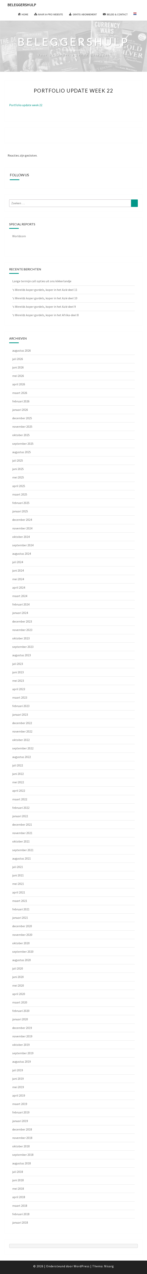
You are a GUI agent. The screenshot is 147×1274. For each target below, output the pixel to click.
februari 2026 (20, 401)
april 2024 (18, 587)
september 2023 (22, 647)
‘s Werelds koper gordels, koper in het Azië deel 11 (44, 290)
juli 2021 (17, 867)
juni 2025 (18, 469)
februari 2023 (20, 706)
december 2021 (22, 824)
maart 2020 (19, 1002)
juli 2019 (17, 1070)
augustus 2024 (21, 553)
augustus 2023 (21, 655)
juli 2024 (17, 562)
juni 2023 (18, 672)
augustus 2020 (21, 960)
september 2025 (22, 443)
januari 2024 (20, 613)
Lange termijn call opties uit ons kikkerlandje (41, 281)
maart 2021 (19, 901)
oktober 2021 (21, 841)
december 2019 (22, 1028)
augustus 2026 (21, 350)
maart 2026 (19, 393)
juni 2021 (18, 875)
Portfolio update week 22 (25, 105)
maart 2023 (19, 697)
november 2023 (22, 630)
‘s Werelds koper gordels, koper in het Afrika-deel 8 (45, 315)
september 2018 (22, 1155)
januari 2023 (20, 714)
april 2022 (18, 790)
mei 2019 (18, 1087)
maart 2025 (19, 494)
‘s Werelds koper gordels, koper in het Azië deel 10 (44, 298)
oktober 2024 (21, 537)
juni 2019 (18, 1078)
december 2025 (22, 418)
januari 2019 (20, 1121)
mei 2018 (18, 1188)
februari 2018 (20, 1214)
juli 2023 (17, 664)
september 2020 (22, 951)
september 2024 (22, 545)
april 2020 (18, 994)
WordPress (82, 1266)
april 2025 (18, 486)
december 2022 (22, 723)
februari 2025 (20, 503)
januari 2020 (20, 1019)
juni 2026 (18, 367)
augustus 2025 (21, 452)
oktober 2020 (21, 943)
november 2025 (22, 426)
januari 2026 (20, 410)
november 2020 (22, 935)
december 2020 (22, 926)
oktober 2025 (21, 435)
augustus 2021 (21, 858)
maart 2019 (19, 1104)
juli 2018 (17, 1172)
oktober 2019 (21, 1045)
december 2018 (22, 1129)
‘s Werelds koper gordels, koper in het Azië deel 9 (44, 306)
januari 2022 (20, 816)
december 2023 (22, 621)
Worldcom (19, 236)
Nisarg (109, 1266)
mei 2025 (18, 477)
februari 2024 (20, 604)
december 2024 (22, 520)
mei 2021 (18, 884)
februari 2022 (20, 808)
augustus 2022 (21, 757)
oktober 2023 (21, 638)
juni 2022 (18, 774)
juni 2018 (18, 1180)
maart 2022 (19, 799)
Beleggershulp (21, 4)
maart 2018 (19, 1206)
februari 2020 (20, 1011)
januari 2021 (20, 918)
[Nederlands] (137, 15)
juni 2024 (18, 570)
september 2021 (22, 850)
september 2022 (22, 748)
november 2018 (22, 1138)
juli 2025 (17, 460)
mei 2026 (18, 376)
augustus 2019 (21, 1061)
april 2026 (18, 384)
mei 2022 (18, 782)
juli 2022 (17, 765)
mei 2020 (18, 985)
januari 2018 (20, 1222)
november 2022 (22, 731)
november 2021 (22, 833)
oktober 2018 (21, 1146)
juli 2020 (17, 968)
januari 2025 (20, 511)
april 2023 (18, 689)
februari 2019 (20, 1112)
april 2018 (18, 1197)
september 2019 (22, 1053)
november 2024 (22, 528)
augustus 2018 (21, 1163)
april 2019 (18, 1095)
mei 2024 (18, 579)
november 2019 (22, 1036)
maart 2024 (19, 596)
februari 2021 (20, 909)
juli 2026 (17, 359)
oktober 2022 (21, 740)
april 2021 (18, 892)
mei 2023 (18, 681)
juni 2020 (18, 977)
